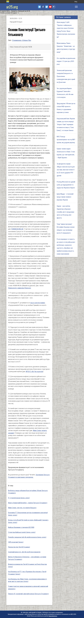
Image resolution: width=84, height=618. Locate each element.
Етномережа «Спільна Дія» (21, 40)
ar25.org (12, 7)
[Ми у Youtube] (50, 6)
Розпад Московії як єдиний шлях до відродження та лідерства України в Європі (66, 185)
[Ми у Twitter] (46, 6)
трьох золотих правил (37, 303)
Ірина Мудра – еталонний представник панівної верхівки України (65, 197)
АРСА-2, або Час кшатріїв (34, 372)
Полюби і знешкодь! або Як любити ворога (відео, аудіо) (27, 537)
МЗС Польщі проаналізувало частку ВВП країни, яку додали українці (66, 139)
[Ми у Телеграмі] (39, 6)
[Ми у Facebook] (43, 6)
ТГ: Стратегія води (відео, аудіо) (19, 498)
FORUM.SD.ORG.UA (17, 229)
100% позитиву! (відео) (15, 542)
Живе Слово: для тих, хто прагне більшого (22, 508)
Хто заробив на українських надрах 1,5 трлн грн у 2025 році (66, 61)
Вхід (76, 1)
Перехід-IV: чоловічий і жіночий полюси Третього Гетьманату (28, 594)
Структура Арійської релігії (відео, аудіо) (21, 532)
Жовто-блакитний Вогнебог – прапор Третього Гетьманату (27, 503)
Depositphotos (53, 616)
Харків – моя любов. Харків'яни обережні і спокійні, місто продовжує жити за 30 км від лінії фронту (65, 212)
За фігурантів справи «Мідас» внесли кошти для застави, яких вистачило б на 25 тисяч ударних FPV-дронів (66, 170)
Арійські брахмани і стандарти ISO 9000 (21, 527)
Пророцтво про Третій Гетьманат (19, 547)
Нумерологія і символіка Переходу (19, 288)
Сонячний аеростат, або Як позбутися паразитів (24, 552)
